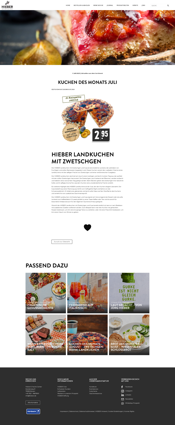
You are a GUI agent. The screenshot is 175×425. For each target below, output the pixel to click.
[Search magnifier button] (168, 5)
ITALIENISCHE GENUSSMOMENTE (40, 306)
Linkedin (128, 395)
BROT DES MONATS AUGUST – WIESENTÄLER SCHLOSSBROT (127, 347)
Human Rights (129, 411)
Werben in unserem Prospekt (67, 393)
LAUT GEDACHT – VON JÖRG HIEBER (126, 306)
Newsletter (129, 399)
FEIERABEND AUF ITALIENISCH (81, 306)
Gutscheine (93, 391)
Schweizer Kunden (63, 389)
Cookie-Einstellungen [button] (115, 411)
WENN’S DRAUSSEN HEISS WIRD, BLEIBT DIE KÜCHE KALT (45, 347)
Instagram (128, 391)
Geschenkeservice (95, 393)
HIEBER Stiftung (63, 396)
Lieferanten (61, 391)
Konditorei (93, 387)
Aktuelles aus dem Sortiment (92, 73)
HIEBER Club (62, 387)
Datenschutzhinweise (86, 411)
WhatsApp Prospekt (132, 403)
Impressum (64, 411)
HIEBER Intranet (101, 411)
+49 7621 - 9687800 (32, 393)
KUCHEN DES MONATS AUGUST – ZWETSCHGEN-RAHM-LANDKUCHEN (86, 347)
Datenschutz (73, 411)
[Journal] (46, 293)
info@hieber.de (31, 396)
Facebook (128, 387)
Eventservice (93, 389)
